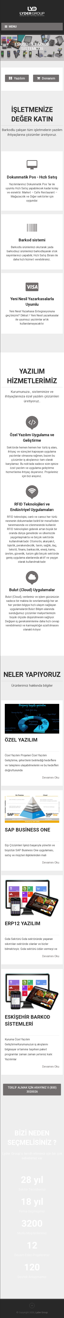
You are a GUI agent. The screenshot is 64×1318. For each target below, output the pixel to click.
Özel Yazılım (21, 740)
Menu (13, 26)
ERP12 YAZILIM (22, 923)
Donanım (48, 78)
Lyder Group (41, 1312)
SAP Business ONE (27, 830)
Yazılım (19, 78)
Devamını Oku (50, 777)
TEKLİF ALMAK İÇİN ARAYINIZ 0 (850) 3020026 (32, 1089)
